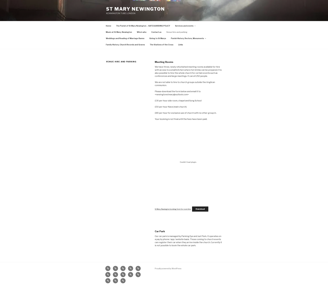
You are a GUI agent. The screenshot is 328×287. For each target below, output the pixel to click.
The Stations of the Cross (161, 45)
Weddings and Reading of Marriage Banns (125, 38)
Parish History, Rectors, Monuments (187, 38)
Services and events (184, 26)
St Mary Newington (135, 9)
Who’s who (141, 32)
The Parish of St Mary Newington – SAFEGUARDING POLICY (143, 26)
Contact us (156, 32)
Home (108, 26)
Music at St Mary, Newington (119, 32)
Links (180, 45)
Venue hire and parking (176, 32)
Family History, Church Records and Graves (125, 45)
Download (200, 209)
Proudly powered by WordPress (168, 268)
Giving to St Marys (157, 38)
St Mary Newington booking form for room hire (173, 209)
